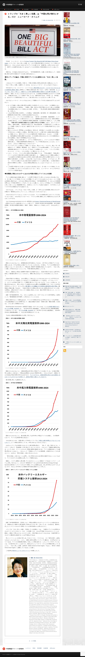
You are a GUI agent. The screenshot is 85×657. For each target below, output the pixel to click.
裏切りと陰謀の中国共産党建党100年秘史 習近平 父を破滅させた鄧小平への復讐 (72, 185)
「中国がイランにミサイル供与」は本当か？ (73, 343)
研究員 (17, 9)
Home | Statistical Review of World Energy (47, 201)
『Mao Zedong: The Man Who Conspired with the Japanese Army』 (71, 72)
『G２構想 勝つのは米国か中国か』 (71, 24)
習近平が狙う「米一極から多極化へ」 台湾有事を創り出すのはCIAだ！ (72, 121)
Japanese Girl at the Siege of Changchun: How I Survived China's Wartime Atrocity (71, 219)
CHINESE (67, 273)
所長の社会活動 (46, 9)
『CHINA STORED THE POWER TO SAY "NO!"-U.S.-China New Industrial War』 (71, 55)
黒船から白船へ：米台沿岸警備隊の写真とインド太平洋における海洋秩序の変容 (73, 302)
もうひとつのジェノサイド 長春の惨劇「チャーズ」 (72, 152)
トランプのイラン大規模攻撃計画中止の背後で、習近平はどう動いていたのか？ (73, 337)
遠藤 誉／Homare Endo (48, 20)
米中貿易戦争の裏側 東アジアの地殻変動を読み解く (71, 236)
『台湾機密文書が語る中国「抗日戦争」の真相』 (71, 39)
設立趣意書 (36, 9)
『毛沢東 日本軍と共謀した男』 (71, 265)
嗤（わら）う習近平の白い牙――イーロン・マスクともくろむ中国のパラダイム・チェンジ (72, 104)
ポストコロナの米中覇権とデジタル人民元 (71, 201)
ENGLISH (67, 276)
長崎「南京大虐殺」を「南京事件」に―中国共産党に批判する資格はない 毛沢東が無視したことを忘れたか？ (73, 294)
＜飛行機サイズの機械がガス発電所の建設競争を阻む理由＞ (41, 286)
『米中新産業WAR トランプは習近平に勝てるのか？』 (72, 88)
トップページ (8, 9)
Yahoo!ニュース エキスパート (20, 550)
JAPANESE (67, 280)
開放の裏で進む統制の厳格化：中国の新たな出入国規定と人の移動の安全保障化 (73, 288)
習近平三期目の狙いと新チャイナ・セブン (71, 137)
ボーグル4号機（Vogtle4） (26, 310)
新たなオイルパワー (69, 306)
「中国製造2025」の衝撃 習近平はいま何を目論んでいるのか (72, 252)
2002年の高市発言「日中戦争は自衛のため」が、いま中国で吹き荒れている (73, 331)
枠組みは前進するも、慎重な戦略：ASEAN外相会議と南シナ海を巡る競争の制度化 (73, 311)
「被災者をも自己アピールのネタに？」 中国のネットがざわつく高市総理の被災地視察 (73, 317)
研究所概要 (26, 9)
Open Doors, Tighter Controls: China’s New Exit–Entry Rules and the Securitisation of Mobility (72, 324)
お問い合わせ (56, 9)
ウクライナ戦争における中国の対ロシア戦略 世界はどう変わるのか (71, 169)
